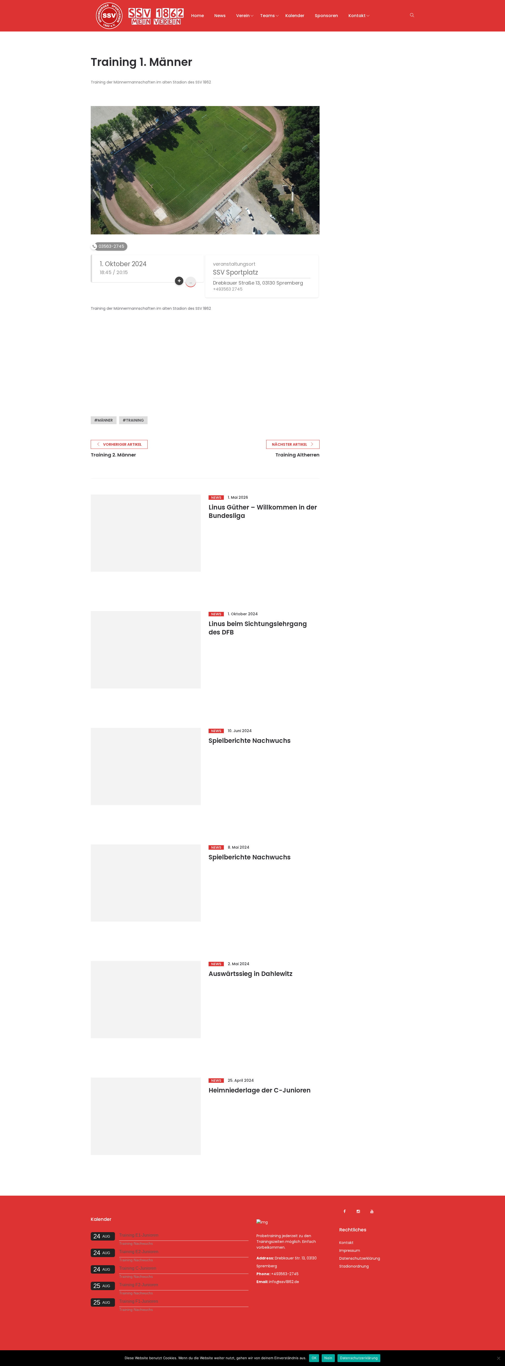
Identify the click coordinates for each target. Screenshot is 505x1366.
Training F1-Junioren (138, 1301)
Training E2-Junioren (138, 1251)
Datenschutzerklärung (359, 1258)
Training (135, 420)
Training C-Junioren (137, 1268)
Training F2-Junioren (138, 1285)
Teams (267, 16)
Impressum (349, 1250)
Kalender (294, 16)
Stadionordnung (354, 1266)
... (191, 282)
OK (314, 1358)
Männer (105, 420)
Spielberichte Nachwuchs (250, 740)
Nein (328, 1358)
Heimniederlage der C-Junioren (260, 1090)
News (220, 16)
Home (197, 16)
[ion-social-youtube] (372, 1211)
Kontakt (357, 16)
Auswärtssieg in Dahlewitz (250, 973)
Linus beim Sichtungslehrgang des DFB (258, 628)
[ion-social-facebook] (344, 1211)
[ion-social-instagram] (358, 1211)
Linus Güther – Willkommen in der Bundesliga (263, 511)
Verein (243, 16)
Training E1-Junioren (138, 1235)
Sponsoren (326, 16)
